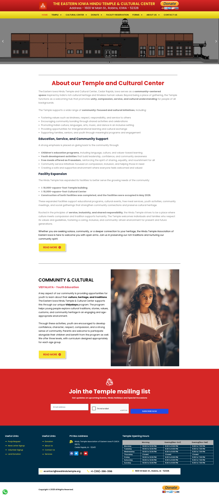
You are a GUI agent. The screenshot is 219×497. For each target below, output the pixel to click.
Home (45, 14)
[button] (2, 41)
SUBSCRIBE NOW (149, 411)
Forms (135, 14)
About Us (152, 14)
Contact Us (170, 14)
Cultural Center (75, 14)
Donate (95, 14)
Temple (55, 14)
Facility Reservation (117, 14)
